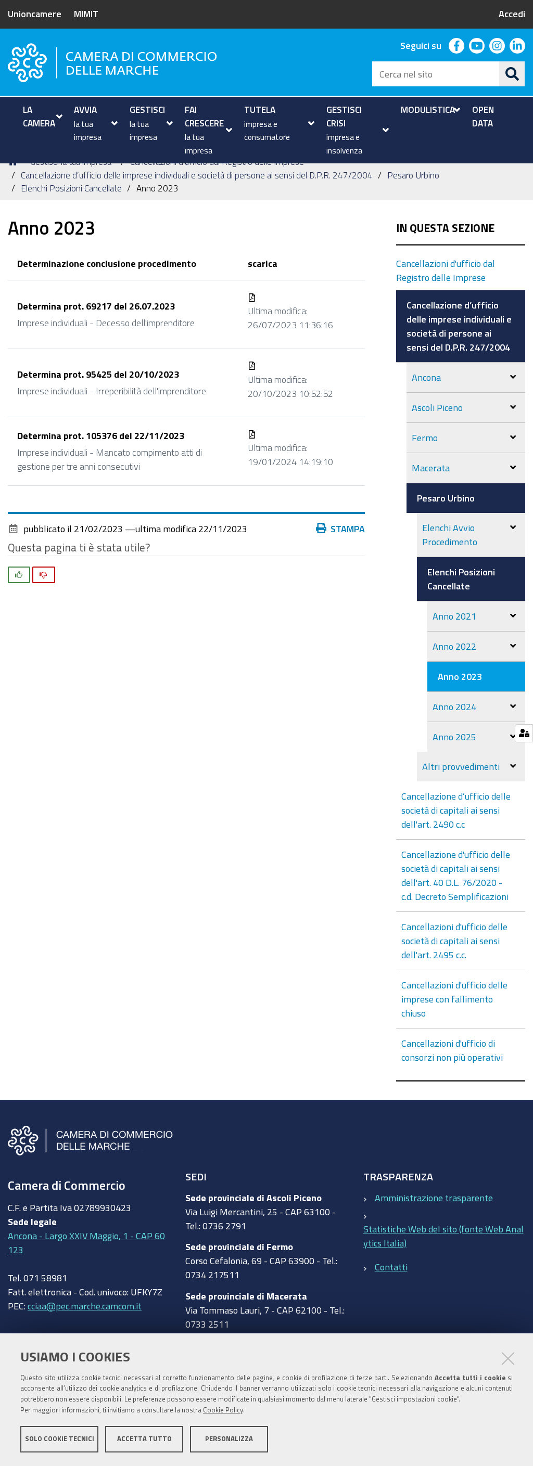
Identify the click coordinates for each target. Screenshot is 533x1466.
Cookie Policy (223, 1410)
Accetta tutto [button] (144, 1438)
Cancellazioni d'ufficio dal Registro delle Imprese (445, 270)
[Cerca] (512, 74)
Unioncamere (34, 13)
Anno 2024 (454, 706)
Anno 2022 (454, 646)
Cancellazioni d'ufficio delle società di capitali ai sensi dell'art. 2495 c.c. (454, 940)
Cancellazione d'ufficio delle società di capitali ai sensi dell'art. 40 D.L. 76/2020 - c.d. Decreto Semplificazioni (455, 875)
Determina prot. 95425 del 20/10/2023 (98, 374)
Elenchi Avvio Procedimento (449, 534)
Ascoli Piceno (437, 407)
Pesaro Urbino (413, 175)
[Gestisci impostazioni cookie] (524, 733)
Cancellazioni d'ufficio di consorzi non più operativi (452, 1050)
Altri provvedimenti (461, 766)
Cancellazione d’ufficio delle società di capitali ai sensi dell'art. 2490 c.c (456, 810)
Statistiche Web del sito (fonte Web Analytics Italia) (443, 1236)
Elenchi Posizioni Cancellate (71, 188)
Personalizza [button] (229, 1438)
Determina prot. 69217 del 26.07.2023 (96, 306)
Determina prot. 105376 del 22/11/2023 (100, 435)
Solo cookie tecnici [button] (59, 1438)
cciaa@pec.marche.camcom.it (85, 1305)
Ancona (426, 377)
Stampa (348, 528)
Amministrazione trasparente (434, 1197)
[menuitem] (41, 116)
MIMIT (86, 13)
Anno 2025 (454, 736)
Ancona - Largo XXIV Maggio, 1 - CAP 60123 (86, 1242)
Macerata (431, 467)
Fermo (425, 437)
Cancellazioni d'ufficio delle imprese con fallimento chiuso (454, 999)
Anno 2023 (460, 676)
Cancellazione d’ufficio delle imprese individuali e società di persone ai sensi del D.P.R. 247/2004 (197, 175)
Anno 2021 (454, 616)
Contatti (391, 1266)
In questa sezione (445, 228)
